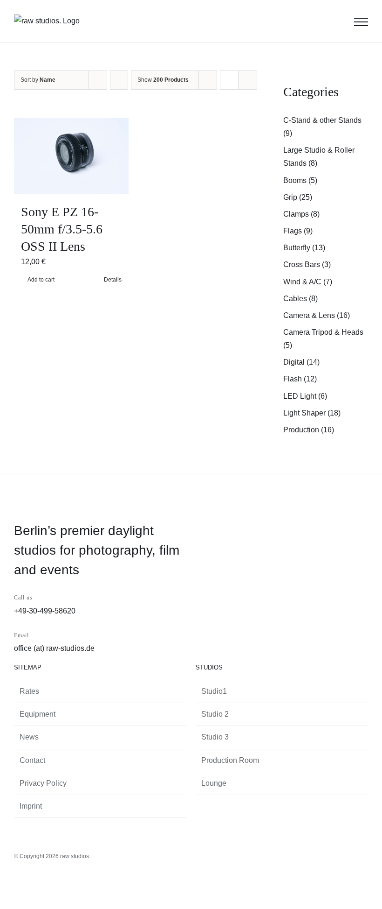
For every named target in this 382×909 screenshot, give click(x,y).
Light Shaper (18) (312, 413)
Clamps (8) (301, 214)
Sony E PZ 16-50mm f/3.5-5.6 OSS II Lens (61, 229)
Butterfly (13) (304, 248)
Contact (32, 760)
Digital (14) (301, 362)
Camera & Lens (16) (316, 315)
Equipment (37, 714)
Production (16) (308, 430)
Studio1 (214, 691)
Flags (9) (298, 231)
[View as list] (248, 80)
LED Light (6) (305, 396)
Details (113, 279)
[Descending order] (119, 80)
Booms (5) (300, 180)
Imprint (31, 806)
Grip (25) (297, 197)
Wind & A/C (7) (307, 282)
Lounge (213, 783)
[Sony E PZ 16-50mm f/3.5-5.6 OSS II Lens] (71, 156)
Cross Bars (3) (307, 264)
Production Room (230, 760)
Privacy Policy (43, 783)
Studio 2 (215, 714)
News (29, 737)
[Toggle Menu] (361, 22)
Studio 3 (215, 737)
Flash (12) (300, 379)
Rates (29, 691)
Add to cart (41, 279)
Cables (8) (300, 299)
